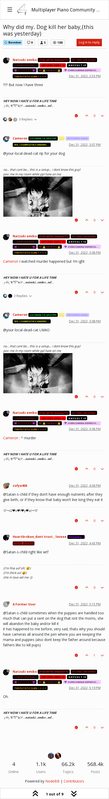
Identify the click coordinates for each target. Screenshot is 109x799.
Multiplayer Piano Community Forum (66, 10)
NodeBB (52, 781)
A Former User (24, 604)
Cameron (20, 138)
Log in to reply (89, 42)
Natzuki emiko (25, 60)
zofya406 (20, 485)
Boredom (14, 42)
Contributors (74, 781)
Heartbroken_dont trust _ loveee (39, 537)
